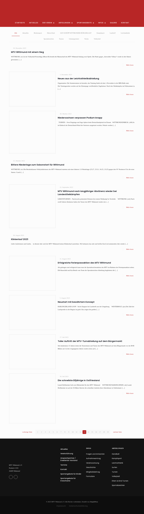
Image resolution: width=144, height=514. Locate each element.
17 (100, 432)
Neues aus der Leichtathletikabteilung (78, 78)
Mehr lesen (129, 65)
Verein (86, 39)
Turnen (61, 39)
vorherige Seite (27, 432)
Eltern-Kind (51, 33)
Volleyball (97, 39)
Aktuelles (25, 33)
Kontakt (63, 469)
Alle (15, 33)
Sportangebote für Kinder (70, 474)
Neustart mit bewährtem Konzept (76, 301)
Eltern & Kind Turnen (120, 481)
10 (73, 432)
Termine (63, 465)
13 (84, 432)
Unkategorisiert (74, 39)
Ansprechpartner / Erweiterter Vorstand (68, 459)
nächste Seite (117, 432)
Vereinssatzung (92, 463)
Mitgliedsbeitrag (93, 472)
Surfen (114, 467)
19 (108, 432)
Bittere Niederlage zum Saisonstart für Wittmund (37, 164)
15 (92, 432)
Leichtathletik (125, 33)
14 (88, 432)
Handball (115, 454)
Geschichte (91, 467)
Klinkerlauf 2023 (19, 239)
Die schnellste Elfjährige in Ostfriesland (79, 380)
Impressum (61, 506)
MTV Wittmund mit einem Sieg (27, 52)
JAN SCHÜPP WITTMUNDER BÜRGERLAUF (75, 33)
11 (76, 432)
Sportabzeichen (49, 39)
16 (96, 432)
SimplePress (94, 502)
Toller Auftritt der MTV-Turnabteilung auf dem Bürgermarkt (90, 341)
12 (80, 432)
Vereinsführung (66, 453)
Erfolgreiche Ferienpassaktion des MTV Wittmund (84, 262)
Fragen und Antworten (95, 454)
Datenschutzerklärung (78, 506)
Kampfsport (100, 33)
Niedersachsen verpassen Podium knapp (80, 117)
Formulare (90, 476)
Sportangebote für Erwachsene (68, 479)
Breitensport (38, 33)
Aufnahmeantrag (93, 458)
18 (104, 432)
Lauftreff (113, 33)
